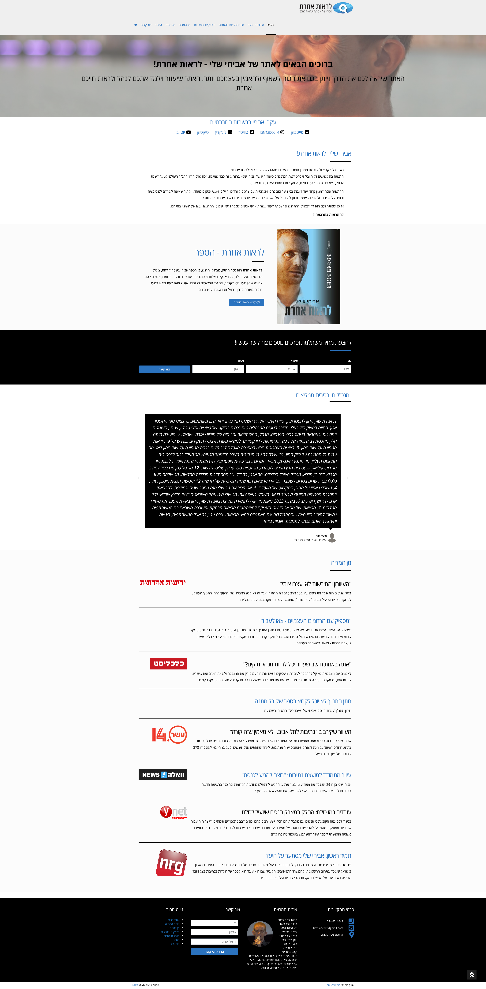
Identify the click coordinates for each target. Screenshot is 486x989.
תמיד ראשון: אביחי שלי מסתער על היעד (308, 855)
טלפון (240, 360)
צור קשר (174, 944)
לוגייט (135, 985)
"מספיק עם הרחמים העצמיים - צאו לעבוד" (305, 621)
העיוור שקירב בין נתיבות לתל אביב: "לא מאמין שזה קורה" (290, 732)
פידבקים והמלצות (170, 932)
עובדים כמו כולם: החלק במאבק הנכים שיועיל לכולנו (296, 812)
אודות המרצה (172, 924)
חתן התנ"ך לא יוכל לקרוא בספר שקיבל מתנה (303, 701)
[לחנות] (135, 24)
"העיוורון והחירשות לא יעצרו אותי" (315, 584)
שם (349, 360)
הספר (176, 940)
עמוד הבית (173, 920)
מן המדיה (174, 928)
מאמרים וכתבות (171, 936)
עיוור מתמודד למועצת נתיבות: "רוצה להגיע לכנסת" (296, 775)
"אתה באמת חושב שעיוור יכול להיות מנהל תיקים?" (297, 664)
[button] (347, 478)
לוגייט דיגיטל (333, 985)
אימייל (294, 360)
